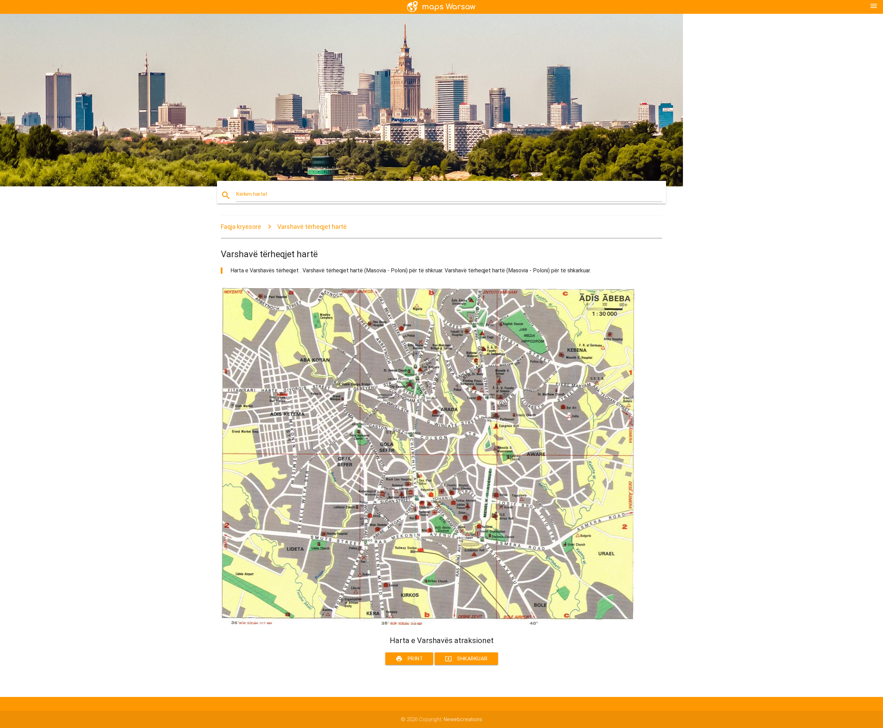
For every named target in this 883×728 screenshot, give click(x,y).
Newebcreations (463, 719)
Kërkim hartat (251, 194)
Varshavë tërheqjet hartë (312, 226)
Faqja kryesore (241, 226)
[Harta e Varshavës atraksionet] (428, 623)
